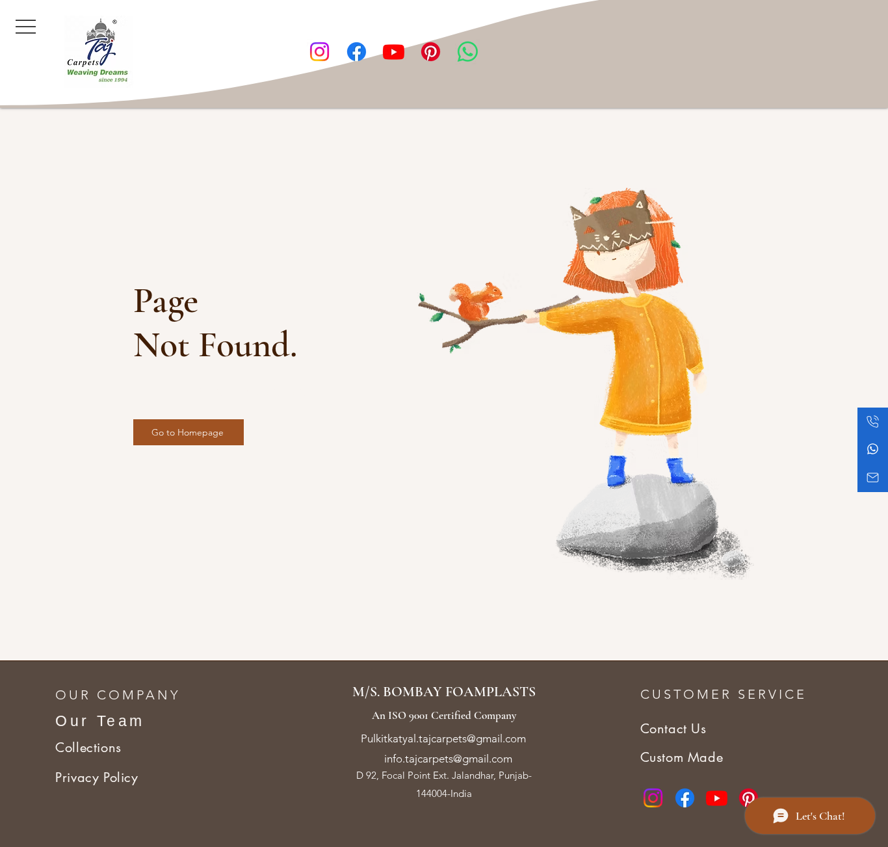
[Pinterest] (430, 51)
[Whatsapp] (467, 51)
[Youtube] (393, 51)
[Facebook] (356, 51)
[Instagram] (319, 51)
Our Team (100, 720)
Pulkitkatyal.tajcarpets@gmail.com (443, 738)
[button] (26, 25)
